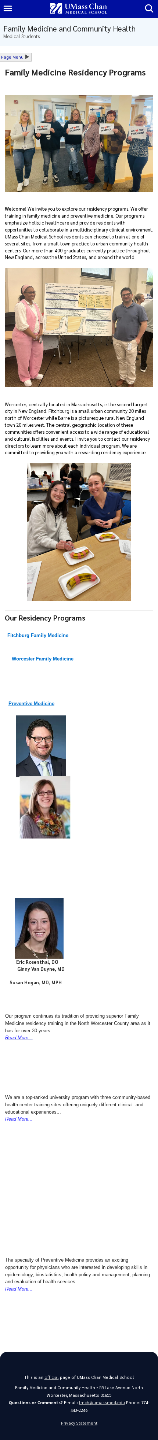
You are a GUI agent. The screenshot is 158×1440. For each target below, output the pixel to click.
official (51, 1377)
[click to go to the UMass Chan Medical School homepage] (79, 9)
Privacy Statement (79, 1423)
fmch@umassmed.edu (102, 1402)
